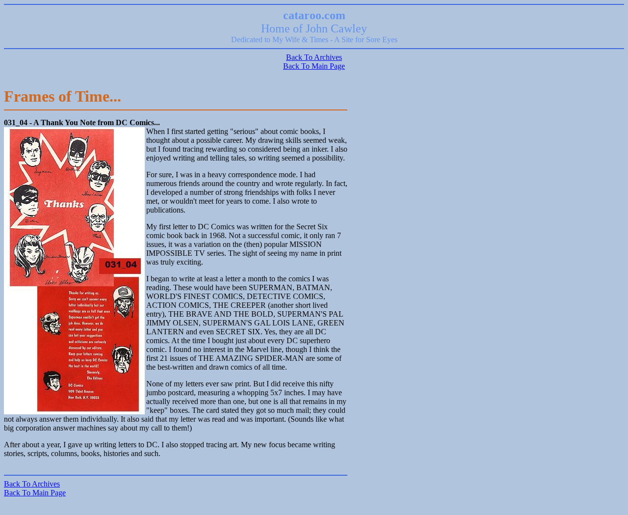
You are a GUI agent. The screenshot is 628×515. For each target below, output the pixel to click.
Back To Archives (314, 57)
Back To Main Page (314, 66)
